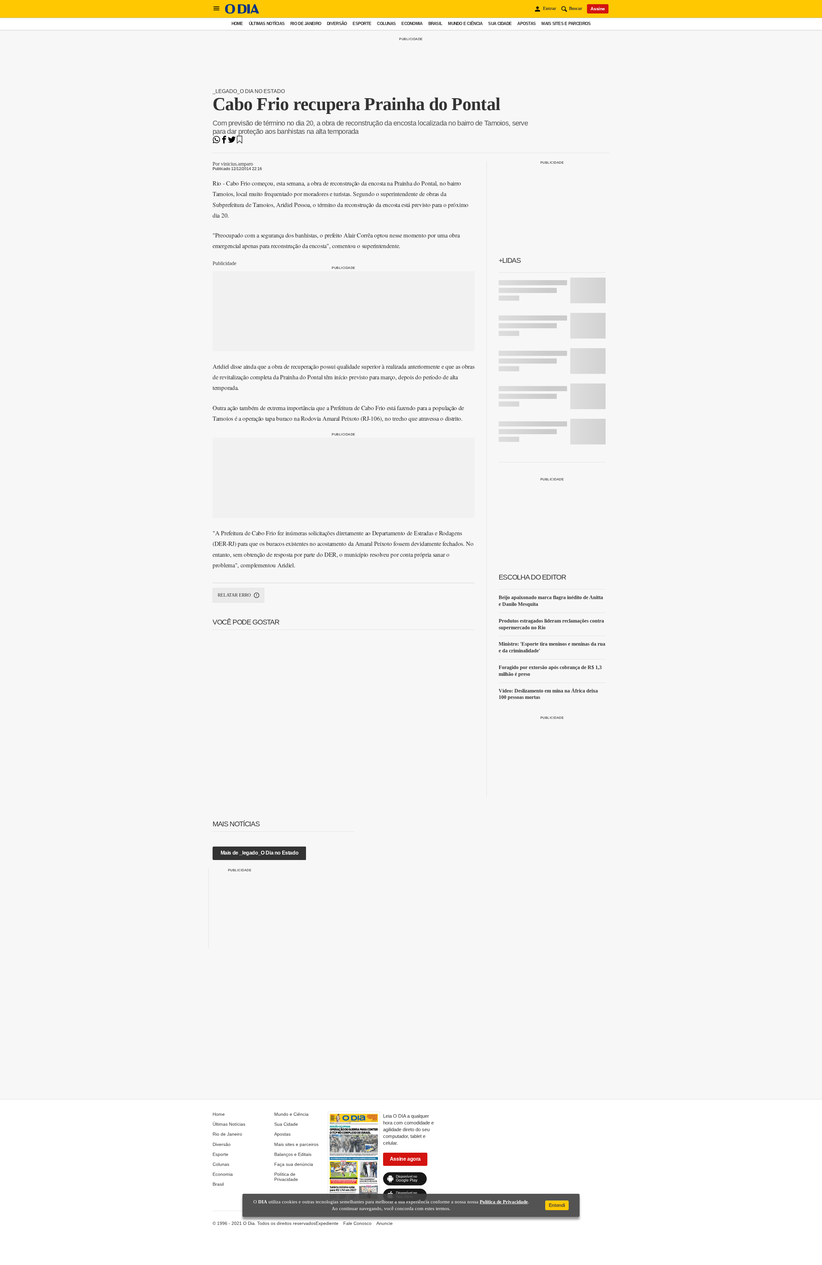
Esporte (362, 23)
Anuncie (384, 1223)
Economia (411, 23)
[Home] (242, 12)
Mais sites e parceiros (565, 23)
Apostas (526, 23)
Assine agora (405, 1159)
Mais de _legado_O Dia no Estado (260, 853)
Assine (597, 8)
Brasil (435, 23)
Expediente (327, 1223)
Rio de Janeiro (305, 23)
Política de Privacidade (286, 1177)
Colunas (386, 23)
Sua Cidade (500, 23)
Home (237, 23)
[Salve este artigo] (239, 141)
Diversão (337, 23)
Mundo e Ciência (465, 23)
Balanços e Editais (292, 1154)
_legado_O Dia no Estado (249, 91)
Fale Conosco (357, 1223)
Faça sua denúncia (293, 1164)
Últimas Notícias (266, 23)
